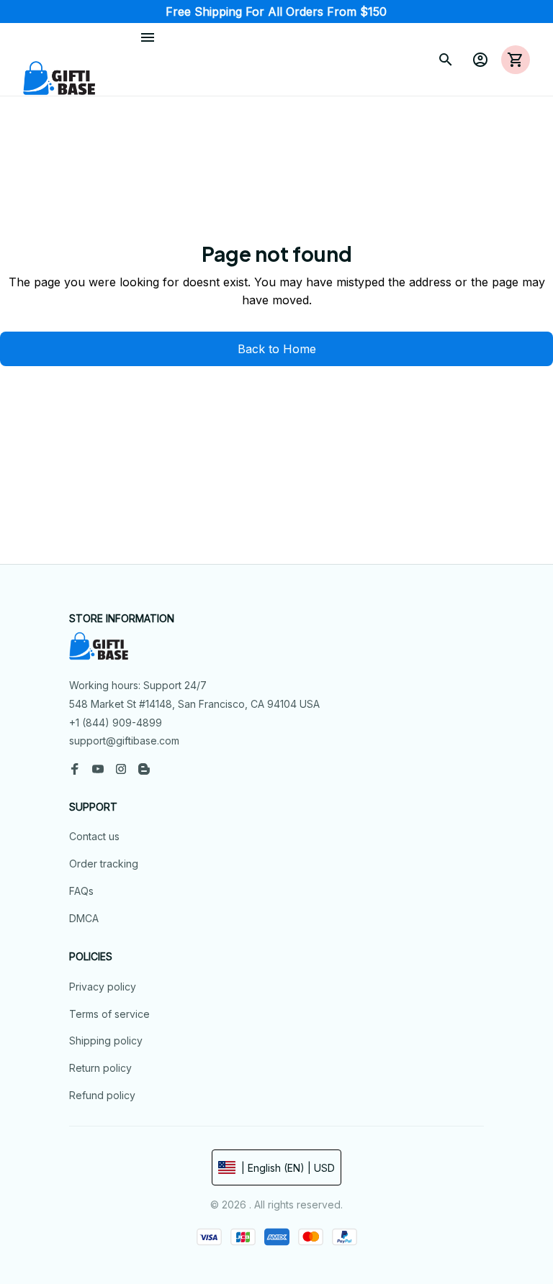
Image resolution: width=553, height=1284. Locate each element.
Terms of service (109, 1014)
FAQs (81, 891)
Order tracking (103, 863)
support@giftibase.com (124, 740)
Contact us (94, 836)
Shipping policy (106, 1040)
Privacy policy (102, 986)
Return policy (100, 1068)
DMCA (84, 918)
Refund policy (102, 1095)
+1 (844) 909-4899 (115, 722)
